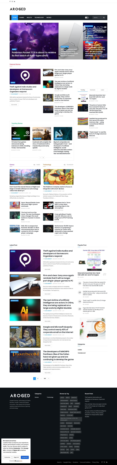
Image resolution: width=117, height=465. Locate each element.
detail (70, 406)
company (77, 403)
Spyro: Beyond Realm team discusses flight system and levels (30, 204)
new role (70, 426)
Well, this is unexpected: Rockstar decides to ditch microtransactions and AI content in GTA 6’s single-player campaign (30, 229)
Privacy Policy (95, 462)
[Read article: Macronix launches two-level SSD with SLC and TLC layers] (92, 260)
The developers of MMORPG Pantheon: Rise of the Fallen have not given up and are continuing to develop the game (64, 110)
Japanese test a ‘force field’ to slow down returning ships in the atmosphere (62, 205)
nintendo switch (65, 429)
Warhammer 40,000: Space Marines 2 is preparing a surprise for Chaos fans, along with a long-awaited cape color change (64, 229)
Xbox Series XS (64, 452)
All (34, 165)
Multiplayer (69, 423)
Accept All (24, 457)
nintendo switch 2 (75, 429)
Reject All (16, 457)
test (68, 449)
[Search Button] (104, 17)
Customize (7, 457)
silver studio (64, 446)
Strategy (77, 446)
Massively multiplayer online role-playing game (69, 419)
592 (45, 378)
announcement (64, 400)
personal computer (76, 432)
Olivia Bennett (17, 59)
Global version (64, 412)
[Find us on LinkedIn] (14, 1)
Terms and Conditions (85, 462)
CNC (72, 403)
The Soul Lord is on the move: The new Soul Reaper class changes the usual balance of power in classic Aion (30, 216)
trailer (72, 449)
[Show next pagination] (48, 378)
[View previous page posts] (40, 157)
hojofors (63, 415)
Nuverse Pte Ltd (65, 432)
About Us (59, 462)
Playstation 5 (64, 435)
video (77, 449)
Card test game (64, 403)
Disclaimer (75, 462)
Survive (62, 449)
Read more (15, 104)
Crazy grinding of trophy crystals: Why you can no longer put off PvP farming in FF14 (64, 217)
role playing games (75, 440)
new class (63, 426)
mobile (62, 423)
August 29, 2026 (26, 59)
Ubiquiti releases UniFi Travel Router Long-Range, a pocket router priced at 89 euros (69, 52)
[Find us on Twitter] (12, 1)
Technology (39, 17)
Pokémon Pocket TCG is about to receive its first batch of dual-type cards (34, 54)
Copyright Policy (67, 462)
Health (29, 17)
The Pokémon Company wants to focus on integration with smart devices (57, 188)
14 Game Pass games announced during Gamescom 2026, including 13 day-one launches (20, 145)
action (62, 397)
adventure (74, 397)
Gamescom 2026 (72, 409)
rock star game (64, 440)
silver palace (76, 443)
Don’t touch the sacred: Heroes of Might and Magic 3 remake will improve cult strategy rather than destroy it (25, 189)
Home (15, 17)
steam (70, 446)
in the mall (70, 415)
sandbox (63, 443)
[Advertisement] (92, 73)
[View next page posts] (43, 157)
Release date (64, 438)
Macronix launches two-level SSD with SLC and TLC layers (97, 97)
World (49, 17)
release (71, 435)
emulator (76, 406)
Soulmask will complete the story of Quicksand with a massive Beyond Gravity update (42, 145)
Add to (67, 397)
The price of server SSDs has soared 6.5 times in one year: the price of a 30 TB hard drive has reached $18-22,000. (98, 108)
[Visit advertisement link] (92, 328)
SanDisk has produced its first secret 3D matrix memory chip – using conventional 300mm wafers (98, 122)
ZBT (72, 452)
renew (70, 438)
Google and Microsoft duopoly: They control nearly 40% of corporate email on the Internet (63, 97)
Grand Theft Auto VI (75, 412)
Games (21, 17)
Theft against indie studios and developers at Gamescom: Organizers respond (23, 89)
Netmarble (77, 423)
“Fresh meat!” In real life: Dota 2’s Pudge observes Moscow (97, 134)
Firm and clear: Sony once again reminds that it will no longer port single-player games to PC (64, 72)
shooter (69, 443)
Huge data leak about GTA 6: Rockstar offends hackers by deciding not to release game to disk (94, 309)
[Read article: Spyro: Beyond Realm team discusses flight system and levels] (15, 205)
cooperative (64, 406)
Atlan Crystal (73, 400)
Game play (63, 409)
